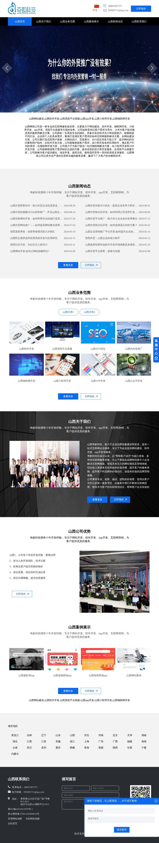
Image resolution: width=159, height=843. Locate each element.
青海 (86, 747)
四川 (29, 747)
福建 (129, 741)
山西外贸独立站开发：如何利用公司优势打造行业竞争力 (111, 212)
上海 (86, 741)
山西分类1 (68, 312)
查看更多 (68, 265)
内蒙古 (15, 754)
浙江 (72, 741)
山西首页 (20, 21)
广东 (100, 741)
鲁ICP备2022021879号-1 (20, 809)
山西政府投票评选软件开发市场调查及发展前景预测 (111, 244)
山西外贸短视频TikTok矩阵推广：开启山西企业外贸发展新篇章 (36, 212)
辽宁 (43, 735)
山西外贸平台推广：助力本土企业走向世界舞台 (111, 218)
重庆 (58, 747)
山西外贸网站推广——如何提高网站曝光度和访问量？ (36, 225)
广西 (115, 741)
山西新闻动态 (115, 21)
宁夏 (143, 747)
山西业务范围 (67, 21)
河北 (86, 735)
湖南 (143, 735)
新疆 (100, 747)
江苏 (43, 741)
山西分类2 (89, 312)
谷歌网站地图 (33, 818)
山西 (72, 735)
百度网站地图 (15, 818)
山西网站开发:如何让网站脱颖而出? (29, 251)
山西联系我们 (139, 21)
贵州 (43, 747)
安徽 (58, 741)
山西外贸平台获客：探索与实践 (102, 251)
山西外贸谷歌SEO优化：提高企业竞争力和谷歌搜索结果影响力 (111, 205)
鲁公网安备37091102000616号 (23, 814)
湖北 (15, 741)
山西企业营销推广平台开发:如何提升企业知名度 (111, 231)
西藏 (72, 747)
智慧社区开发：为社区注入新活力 (29, 244)
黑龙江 (15, 735)
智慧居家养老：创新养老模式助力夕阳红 (32, 231)
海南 (143, 741)
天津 (129, 735)
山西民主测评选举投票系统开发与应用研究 (33, 238)
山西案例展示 (91, 21)
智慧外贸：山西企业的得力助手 (102, 238)
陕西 (115, 747)
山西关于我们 (43, 21)
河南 (100, 735)
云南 (15, 747)
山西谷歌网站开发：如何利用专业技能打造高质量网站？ (36, 218)
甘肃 (129, 747)
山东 (58, 735)
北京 (115, 735)
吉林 (29, 735)
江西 (29, 741)
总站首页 (12, 823)
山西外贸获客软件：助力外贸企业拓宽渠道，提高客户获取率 (36, 205)
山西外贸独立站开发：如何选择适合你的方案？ (111, 225)
